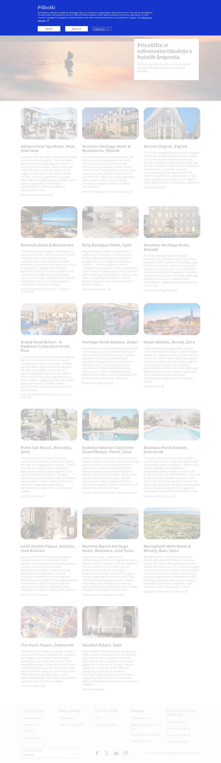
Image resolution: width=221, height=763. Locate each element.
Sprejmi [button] (49, 28)
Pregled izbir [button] (99, 28)
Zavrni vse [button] (76, 28)
